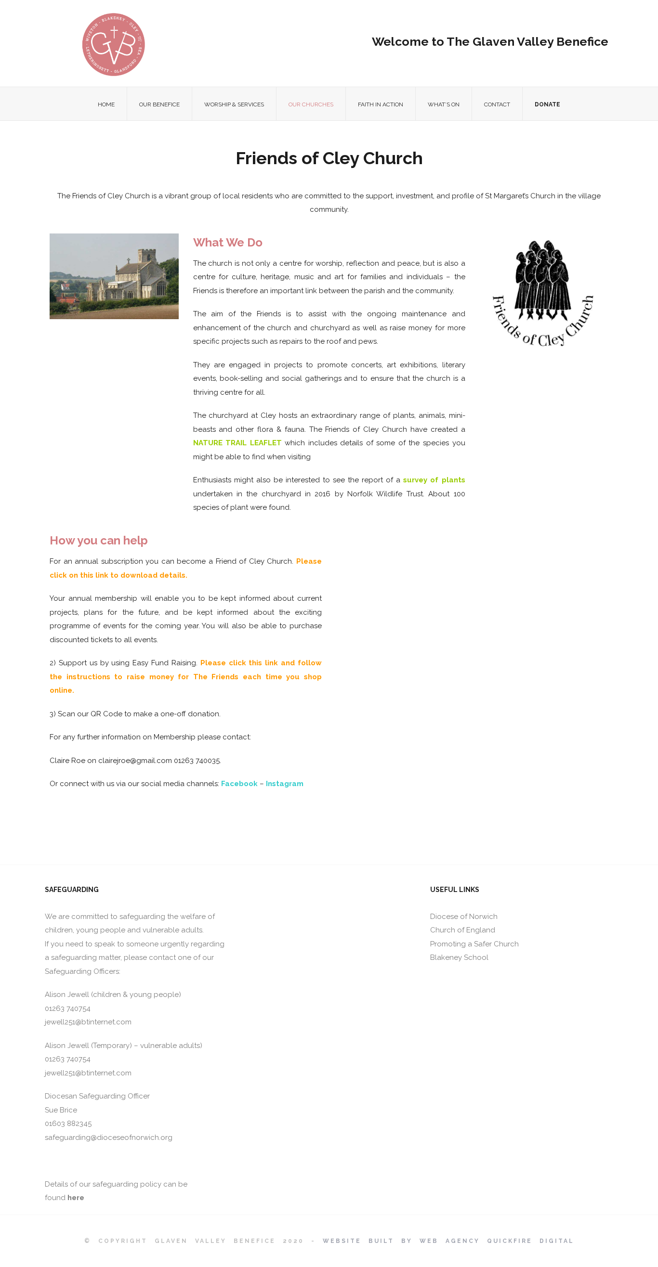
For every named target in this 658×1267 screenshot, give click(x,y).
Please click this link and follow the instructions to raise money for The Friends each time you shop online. (186, 677)
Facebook (239, 783)
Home (106, 104)
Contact (497, 104)
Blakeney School (459, 957)
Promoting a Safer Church (474, 944)
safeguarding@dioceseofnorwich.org (108, 1137)
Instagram (284, 783)
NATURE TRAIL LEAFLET (239, 443)
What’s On (444, 104)
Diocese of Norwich (464, 916)
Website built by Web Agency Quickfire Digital (448, 1241)
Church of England (462, 930)
